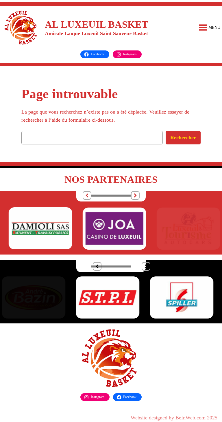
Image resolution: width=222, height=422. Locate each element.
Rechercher (183, 137)
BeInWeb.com (190, 418)
